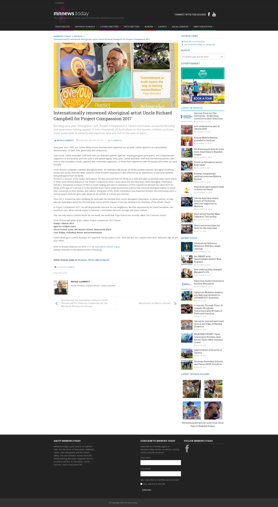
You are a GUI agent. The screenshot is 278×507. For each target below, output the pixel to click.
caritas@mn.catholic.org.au (107, 246)
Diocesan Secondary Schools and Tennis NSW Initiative (208, 363)
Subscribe (146, 489)
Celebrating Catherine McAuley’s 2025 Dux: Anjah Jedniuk (207, 246)
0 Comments (116, 140)
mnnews (71, 13)
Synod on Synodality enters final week (208, 163)
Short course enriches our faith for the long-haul (207, 227)
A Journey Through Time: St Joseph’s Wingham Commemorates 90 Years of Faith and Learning (208, 309)
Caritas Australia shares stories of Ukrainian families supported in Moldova (206, 202)
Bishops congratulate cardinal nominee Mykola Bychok (207, 176)
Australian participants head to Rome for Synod (209, 188)
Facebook (82, 259)
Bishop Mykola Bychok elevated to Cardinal (206, 139)
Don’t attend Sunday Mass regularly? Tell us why (207, 215)
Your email (145, 468)
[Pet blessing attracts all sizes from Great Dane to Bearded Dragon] (192, 388)
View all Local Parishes (194, 41)
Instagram (104, 259)
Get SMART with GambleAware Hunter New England (207, 259)
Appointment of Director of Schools (208, 351)
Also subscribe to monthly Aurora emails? (159, 479)
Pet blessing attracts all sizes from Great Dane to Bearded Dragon (209, 152)
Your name (145, 457)
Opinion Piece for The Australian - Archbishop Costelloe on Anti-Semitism (208, 116)
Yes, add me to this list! (154, 484)
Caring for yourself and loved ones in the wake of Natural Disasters (209, 324)
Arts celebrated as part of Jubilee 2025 (207, 127)
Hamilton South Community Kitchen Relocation (209, 282)
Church (71, 267)
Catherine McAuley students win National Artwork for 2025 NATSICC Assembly (208, 295)
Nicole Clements (80, 281)
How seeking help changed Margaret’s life (208, 271)
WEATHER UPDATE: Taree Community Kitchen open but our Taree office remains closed (208, 338)
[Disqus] (116, 352)
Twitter (91, 259)
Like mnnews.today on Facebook (199, 44)
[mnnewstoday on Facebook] (209, 14)
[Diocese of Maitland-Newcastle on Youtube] (214, 14)
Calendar (59, 3)
